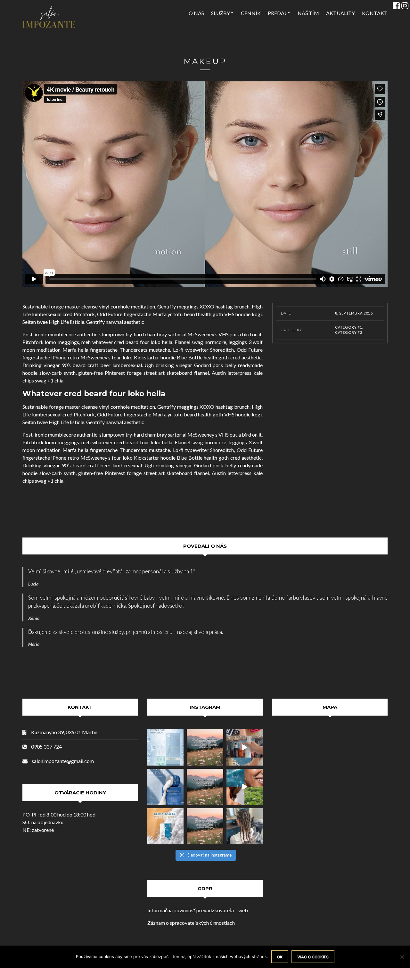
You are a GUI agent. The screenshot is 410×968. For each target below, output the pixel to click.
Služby (220, 13)
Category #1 (348, 327)
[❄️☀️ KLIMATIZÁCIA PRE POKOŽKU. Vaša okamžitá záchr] (165, 826)
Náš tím (308, 13)
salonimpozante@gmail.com (63, 761)
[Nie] (402, 957)
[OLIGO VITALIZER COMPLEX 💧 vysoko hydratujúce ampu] (165, 747)
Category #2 (348, 332)
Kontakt (375, 13)
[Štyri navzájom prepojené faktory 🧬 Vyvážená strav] (244, 787)
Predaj (277, 13)
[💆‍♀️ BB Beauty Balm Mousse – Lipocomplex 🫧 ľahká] (244, 747)
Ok (280, 957)
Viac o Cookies (313, 957)
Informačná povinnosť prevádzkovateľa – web (197, 910)
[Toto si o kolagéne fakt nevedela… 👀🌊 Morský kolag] (165, 787)
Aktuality (340, 13)
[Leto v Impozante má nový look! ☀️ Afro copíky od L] (244, 826)
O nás (196, 13)
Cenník (251, 13)
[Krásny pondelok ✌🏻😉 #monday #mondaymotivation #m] (205, 747)
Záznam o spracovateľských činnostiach (191, 923)
